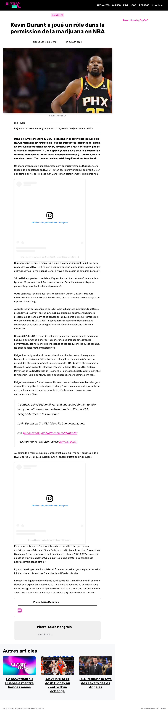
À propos (144, 5)
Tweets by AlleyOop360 (135, 20)
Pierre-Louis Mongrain (45, 42)
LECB (133, 5)
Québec (116, 5)
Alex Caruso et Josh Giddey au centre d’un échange (57, 685)
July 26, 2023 (68, 441)
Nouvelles (57, 15)
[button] (153, 5)
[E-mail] (20, 611)
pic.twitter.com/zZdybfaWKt (59, 433)
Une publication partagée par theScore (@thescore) (49, 540)
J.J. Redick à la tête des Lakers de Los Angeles (96, 683)
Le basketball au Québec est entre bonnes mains (19, 683)
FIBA (125, 5)
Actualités (103, 5)
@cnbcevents (31, 433)
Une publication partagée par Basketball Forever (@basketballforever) (50, 257)
